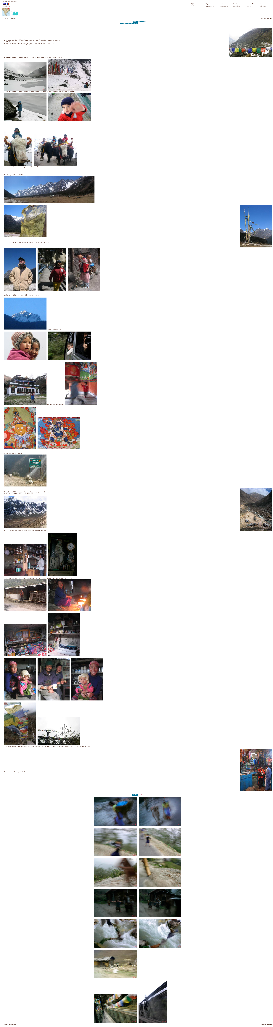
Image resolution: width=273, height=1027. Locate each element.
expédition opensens (10, 2)
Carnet (249, 6)
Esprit (193, 4)
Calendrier (237, 6)
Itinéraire (237, 4)
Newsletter (7, 6)
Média (221, 4)
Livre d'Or (250, 4)
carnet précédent (10, 18)
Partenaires (224, 6)
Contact (193, 6)
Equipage (209, 4)
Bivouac (263, 6)
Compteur (263, 4)
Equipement (210, 6)
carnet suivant (266, 18)
